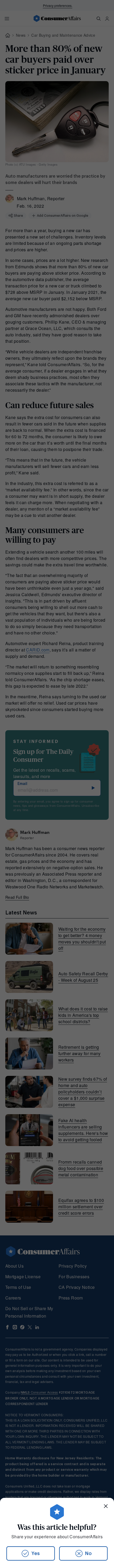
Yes (35, 1553)
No (88, 1553)
